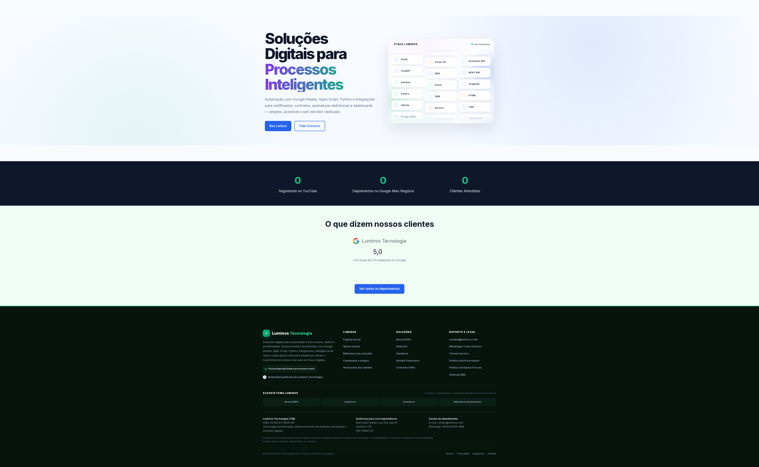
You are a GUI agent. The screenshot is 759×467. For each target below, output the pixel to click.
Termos (450, 453)
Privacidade (463, 453)
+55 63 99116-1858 (453, 426)
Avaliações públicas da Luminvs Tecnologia (293, 377)
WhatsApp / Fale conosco (465, 346)
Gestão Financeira (407, 360)
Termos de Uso (459, 353)
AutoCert (401, 346)
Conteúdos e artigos (356, 360)
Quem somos (351, 346)
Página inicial (352, 339)
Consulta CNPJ (405, 367)
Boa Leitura (278, 126)
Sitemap (491, 453)
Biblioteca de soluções (357, 353)
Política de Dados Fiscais (465, 367)
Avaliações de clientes (357, 367)
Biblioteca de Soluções (467, 401)
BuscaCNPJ (403, 339)
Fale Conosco (309, 126)
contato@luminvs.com (463, 339)
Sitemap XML (457, 374)
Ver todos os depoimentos (379, 289)
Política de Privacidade (464, 360)
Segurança (478, 453)
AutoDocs (402, 353)
